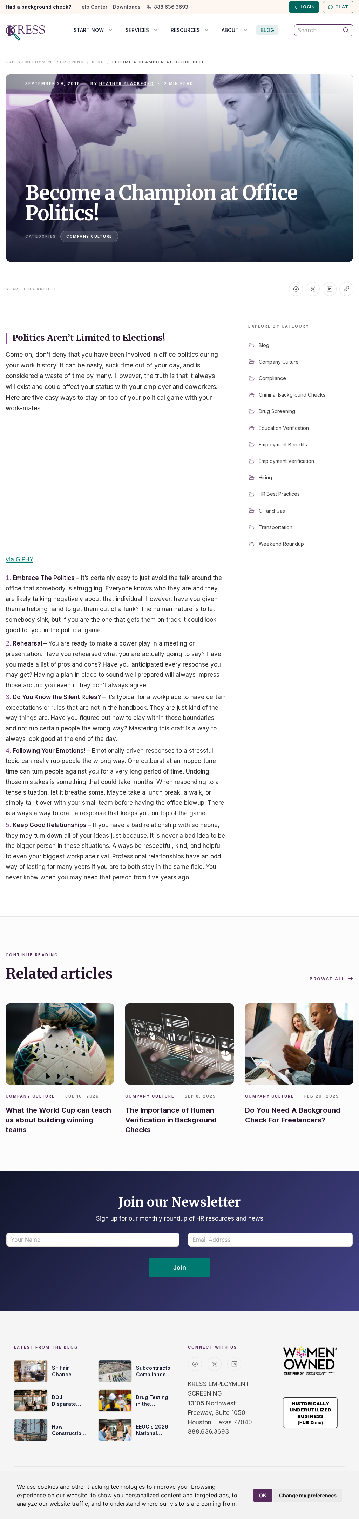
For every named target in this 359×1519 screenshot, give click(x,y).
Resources (185, 30)
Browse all (327, 978)
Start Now (89, 30)
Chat (341, 6)
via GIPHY (19, 559)
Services (137, 30)
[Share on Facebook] (296, 289)
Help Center (92, 7)
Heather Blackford (126, 83)
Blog (267, 30)
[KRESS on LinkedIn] (234, 1364)
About (230, 30)
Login (307, 6)
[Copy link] (346, 289)
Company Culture (89, 236)
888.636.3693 (171, 7)
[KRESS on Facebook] (195, 1364)
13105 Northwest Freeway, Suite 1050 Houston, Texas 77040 (220, 1413)
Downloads (127, 7)
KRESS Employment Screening (45, 62)
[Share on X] (313, 289)
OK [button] (262, 1495)
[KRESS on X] (215, 1364)
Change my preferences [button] (308, 1495)
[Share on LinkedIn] (330, 289)
